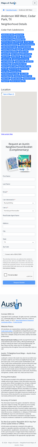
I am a (5, 207)
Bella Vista (20, 37)
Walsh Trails (27, 76)
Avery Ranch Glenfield (8, 37)
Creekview (18, 49)
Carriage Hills (28, 42)
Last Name (6, 184)
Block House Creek (7, 39)
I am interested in (9, 200)
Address (5, 223)
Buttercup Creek (7, 42)
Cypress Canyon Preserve (9, 51)
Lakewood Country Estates (20, 59)
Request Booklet (19, 282)
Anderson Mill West (8, 34)
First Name (6, 176)
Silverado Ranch (15, 71)
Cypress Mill (5, 54)
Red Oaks (5, 69)
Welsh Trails (5, 78)
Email (5, 192)
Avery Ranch (19, 34)
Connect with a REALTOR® (13, 254)
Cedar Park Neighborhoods (10, 44)
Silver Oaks (5, 71)
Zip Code (6, 247)
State (4, 239)
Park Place (29, 61)
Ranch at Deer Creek (24, 66)
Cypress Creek (23, 51)
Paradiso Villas (19, 61)
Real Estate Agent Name (11, 215)
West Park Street (16, 78)
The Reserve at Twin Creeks (10, 74)
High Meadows (26, 56)
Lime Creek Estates (7, 61)
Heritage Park (15, 56)
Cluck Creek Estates (24, 47)
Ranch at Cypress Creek (9, 66)
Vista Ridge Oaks (7, 76)
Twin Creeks (24, 74)
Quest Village (6, 64)
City (4, 231)
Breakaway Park (20, 39)
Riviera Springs (14, 69)
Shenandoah (24, 69)
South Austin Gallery (7, 331)
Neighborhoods (11, 10)
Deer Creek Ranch (16, 54)
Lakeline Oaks (6, 59)
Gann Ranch (5, 56)
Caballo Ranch (18, 42)
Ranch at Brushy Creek (19, 64)
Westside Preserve (28, 78)
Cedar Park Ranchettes (27, 44)
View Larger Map (7, 134)
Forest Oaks (27, 54)
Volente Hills (18, 76)
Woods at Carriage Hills (18, 81)
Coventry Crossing (7, 49)
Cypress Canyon (28, 49)
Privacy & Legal (17, 322)
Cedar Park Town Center (9, 47)
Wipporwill (5, 81)
